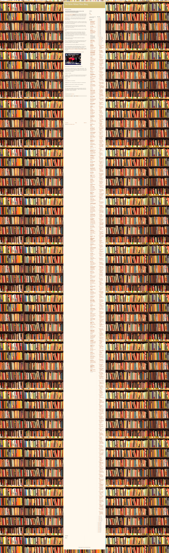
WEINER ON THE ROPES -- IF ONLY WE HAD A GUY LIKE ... (101, 410)
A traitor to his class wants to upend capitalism (92, 332)
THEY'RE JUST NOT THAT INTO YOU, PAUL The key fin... (101, 275)
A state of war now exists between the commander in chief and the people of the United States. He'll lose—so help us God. (93, 222)
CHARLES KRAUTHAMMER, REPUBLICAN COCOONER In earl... (101, 356)
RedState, (76, 49)
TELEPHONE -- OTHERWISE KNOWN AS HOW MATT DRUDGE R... (101, 91)
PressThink (91, 253)
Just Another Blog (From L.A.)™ (92, 168)
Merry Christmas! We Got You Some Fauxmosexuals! (92, 357)
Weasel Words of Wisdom (92, 345)
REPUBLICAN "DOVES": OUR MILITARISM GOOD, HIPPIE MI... (101, 211)
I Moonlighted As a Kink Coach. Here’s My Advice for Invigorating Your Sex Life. (93, 282)
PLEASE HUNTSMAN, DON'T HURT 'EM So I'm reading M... (101, 220)
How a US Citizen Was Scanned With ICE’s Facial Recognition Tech (93, 277)
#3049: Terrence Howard (92, 117)
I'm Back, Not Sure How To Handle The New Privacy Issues (92, 23)
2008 (99, 524)
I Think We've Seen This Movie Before (92, 133)
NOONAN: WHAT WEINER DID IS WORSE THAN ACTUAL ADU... (101, 370)
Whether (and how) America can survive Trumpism (92, 42)
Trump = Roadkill (92, 96)
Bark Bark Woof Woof (92, 68)
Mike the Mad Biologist (92, 193)
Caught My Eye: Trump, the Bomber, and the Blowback (92, 269)
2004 (99, 529)
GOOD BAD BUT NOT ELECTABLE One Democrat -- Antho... (101, 426)
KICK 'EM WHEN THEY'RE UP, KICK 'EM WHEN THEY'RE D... (101, 129)
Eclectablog (91, 109)
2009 (99, 523)
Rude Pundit (92, 291)
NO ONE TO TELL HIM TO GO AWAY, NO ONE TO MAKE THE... (101, 450)
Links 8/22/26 (92, 193)
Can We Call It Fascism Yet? (93, 27)
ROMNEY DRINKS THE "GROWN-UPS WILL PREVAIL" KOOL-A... (101, 463)
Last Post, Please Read (93, 371)
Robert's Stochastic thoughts (92, 289)
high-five (75, 51)
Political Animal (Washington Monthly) (92, 239)
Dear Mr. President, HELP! (92, 107)
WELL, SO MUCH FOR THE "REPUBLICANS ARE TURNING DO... (101, 162)
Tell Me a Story (92, 326)
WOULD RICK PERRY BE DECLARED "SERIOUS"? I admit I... (101, 246)
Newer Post (66, 122)
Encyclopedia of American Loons (92, 116)
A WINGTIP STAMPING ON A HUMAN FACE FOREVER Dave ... (101, 325)
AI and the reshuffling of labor (92, 82)
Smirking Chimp (92, 308)
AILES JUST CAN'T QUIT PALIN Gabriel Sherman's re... (101, 446)
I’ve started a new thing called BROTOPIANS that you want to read (93, 342)
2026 (99, 18)
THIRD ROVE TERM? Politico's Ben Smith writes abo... (101, 198)
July (99, 43)
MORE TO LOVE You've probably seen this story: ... (101, 509)
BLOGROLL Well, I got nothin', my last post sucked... (101, 413)
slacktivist (91, 304)
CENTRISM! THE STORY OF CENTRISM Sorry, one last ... (101, 178)
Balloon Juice (92, 63)
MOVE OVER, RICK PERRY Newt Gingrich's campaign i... (101, 373)
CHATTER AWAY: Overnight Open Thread (92, 159)
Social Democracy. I (92, 367)
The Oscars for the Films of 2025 (92, 337)
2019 (99, 26)
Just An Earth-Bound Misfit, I (92, 165)
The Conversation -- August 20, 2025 (92, 272)
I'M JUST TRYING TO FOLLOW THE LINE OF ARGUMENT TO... (101, 454)
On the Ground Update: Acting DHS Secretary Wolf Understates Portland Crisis (92, 232)
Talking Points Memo (92, 322)
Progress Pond (92, 257)
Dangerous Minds (92, 90)
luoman (84, 547)
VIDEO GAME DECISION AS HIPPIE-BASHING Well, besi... (101, 103)
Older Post (85, 122)
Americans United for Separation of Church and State (92, 52)
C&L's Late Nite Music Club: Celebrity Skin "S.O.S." (93, 86)
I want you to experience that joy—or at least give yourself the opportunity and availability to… (93, 59)
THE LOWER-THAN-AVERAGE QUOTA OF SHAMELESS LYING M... (101, 391)
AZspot (91, 57)
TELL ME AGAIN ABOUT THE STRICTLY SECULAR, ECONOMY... (101, 76)
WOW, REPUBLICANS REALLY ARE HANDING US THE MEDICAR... (101, 480)
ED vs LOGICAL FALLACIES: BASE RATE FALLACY (92, 129)
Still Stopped (91, 162)
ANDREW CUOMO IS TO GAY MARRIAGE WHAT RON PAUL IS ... (101, 56)
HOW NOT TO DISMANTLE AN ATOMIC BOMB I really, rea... (101, 513)
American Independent (92, 45)
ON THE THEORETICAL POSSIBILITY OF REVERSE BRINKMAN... (101, 485)
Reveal (91, 275)
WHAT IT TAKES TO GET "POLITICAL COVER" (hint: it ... (101, 187)
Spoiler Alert (91, 165)
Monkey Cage (92, 198)
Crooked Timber (92, 80)
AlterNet (91, 35)
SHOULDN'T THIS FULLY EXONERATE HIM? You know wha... (101, 434)
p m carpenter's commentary (92, 219)
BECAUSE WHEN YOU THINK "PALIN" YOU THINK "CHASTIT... (101, 493)
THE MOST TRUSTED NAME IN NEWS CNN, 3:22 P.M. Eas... (101, 112)
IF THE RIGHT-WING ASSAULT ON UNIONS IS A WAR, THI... (101, 468)
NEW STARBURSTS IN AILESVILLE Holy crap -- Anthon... (101, 288)
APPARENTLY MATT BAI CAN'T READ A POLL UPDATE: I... (101, 264)
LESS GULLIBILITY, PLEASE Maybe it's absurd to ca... (101, 202)
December (100, 37)
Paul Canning (92, 225)
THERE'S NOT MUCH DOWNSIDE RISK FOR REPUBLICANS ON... (101, 296)
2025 (99, 19)
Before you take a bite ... (92, 327)
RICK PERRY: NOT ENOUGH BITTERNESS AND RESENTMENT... (101, 377)
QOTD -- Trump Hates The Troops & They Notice (93, 137)
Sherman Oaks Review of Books (92, 300)
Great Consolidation (93, 132)
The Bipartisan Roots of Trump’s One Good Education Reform (92, 241)
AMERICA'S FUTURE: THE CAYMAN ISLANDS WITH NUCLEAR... (101, 342)
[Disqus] (76, 110)
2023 (99, 21)
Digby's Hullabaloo (92, 103)
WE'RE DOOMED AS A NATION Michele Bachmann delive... (101, 237)
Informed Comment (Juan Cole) (93, 150)
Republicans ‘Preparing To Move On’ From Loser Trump (93, 310)
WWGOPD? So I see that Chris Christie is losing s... (101, 79)
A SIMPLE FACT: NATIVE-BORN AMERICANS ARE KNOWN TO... (101, 224)
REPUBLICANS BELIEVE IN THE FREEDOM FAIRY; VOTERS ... (101, 330)
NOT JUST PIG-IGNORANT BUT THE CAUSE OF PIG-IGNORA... (101, 365)
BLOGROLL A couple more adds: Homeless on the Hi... (101, 72)
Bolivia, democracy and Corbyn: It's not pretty (92, 227)
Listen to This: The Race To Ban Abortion (93, 324)
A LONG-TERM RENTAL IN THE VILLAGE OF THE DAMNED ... (101, 142)
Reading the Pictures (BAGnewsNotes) (93, 267)
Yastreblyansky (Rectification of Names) (92, 366)
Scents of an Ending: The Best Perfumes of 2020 (92, 302)
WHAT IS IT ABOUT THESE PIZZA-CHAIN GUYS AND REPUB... (101, 68)
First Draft (91, 119)
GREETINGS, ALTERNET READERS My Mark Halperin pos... (101, 52)
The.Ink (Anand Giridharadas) (92, 330)
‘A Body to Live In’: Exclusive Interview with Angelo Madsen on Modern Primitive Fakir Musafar (92, 92)
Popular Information (93, 247)
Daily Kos (91, 88)
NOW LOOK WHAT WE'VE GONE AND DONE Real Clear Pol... (101, 182)
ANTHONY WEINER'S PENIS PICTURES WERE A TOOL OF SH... (101, 242)
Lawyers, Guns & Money (92, 175)
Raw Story (91, 261)
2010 (99, 522)
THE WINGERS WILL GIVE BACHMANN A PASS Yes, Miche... (101, 108)
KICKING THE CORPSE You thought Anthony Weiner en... (101, 267)
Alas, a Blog (91, 26)
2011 (99, 36)
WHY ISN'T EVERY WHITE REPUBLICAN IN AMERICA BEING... (101, 313)
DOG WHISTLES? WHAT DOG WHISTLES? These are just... (101, 60)
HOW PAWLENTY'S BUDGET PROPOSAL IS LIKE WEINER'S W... (101, 406)
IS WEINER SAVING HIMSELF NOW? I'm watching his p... (101, 438)
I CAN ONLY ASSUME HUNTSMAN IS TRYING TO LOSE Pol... (101, 216)
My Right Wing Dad (93, 203)
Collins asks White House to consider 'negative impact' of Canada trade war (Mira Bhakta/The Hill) (93, 189)
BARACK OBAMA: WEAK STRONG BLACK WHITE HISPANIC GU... (101, 47)
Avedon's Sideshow (92, 54)
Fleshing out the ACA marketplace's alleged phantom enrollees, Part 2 (93, 362)
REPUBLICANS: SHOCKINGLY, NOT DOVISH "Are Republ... (101, 292)
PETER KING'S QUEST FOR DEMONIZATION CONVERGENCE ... (101, 361)
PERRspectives (92, 230)
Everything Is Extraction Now (92, 297)
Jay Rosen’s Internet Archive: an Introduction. (92, 255)
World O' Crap (92, 355)
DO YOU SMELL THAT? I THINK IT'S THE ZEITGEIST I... (101, 133)
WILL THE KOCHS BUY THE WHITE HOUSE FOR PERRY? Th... (101, 116)
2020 (99, 25)
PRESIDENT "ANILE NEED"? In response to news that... (101, 150)
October (100, 39)
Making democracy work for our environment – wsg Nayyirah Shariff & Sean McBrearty (92, 112)
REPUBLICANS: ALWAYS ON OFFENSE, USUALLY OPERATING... (101, 271)
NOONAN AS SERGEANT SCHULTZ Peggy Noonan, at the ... (101, 154)
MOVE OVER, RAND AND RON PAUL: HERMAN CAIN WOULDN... (101, 417)
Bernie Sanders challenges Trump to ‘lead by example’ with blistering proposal (93, 263)
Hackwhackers (92, 135)
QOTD (91, 125)
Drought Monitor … (92, 141)
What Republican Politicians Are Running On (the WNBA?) (92, 181)
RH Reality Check (92, 280)
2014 (99, 32)
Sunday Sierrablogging (93, 144)
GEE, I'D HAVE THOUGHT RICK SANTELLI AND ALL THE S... (101, 396)
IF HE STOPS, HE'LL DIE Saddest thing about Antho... (101, 279)
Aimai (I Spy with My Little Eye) (92, 21)
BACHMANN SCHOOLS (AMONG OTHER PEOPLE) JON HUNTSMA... (101, 124)
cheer (71, 51)
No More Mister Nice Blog (76, 4)
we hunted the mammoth (92, 340)
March (100, 518)
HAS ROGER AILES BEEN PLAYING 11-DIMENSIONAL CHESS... (101, 334)
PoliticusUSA (92, 243)
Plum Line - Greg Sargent (92, 236)
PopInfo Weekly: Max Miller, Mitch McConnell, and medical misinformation (93, 250)
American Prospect (92, 50)
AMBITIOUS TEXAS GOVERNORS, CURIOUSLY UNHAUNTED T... (101, 170)
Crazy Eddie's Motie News (93, 77)
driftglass (91, 106)
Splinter (91, 312)
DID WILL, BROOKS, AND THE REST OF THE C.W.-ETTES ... (101, 317)
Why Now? (91, 348)
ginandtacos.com (92, 127)
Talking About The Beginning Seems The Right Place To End (93, 216)
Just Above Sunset (92, 161)
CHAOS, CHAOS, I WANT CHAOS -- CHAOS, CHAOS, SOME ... (101, 99)
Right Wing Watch (92, 286)
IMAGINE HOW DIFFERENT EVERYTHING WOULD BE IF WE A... (101, 95)
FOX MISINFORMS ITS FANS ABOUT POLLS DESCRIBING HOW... (101, 232)
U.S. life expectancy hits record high (92, 78)
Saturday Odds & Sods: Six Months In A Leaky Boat (93, 121)
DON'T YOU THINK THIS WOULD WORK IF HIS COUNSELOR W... (101, 347)
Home (76, 122)
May (99, 516)
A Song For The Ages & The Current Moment (93, 170)
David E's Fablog (92, 96)
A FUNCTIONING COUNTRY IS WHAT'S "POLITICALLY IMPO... (101, 321)
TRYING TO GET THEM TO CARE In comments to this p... (101, 430)
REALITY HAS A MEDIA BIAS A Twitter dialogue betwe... (101, 83)
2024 (99, 20)
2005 (99, 528)
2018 (99, 27)
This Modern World (93, 335)
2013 (99, 33)
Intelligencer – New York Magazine (92, 155)
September (100, 40)
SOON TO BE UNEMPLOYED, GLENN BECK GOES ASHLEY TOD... (101, 87)
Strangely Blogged (92, 318)
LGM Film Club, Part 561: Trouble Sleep (92, 177)
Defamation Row (92, 346)
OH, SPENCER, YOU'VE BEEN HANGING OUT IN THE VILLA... (101, 191)
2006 (99, 527)
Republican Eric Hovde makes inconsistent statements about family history (93, 47)
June (99, 44)
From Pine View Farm (92, 124)
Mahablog (91, 179)
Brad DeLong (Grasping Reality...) (93, 74)
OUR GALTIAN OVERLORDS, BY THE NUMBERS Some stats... (101, 137)
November (100, 38)
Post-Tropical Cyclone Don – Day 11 (93, 350)
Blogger (89, 547)
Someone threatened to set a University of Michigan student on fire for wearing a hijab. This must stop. (93, 315)
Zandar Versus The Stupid (92, 370)
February (100, 519)
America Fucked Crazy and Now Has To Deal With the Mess (93, 293)
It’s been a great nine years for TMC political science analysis (93, 200)
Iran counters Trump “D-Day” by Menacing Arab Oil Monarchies (93, 152)
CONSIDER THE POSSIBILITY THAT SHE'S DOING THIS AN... (101, 489)
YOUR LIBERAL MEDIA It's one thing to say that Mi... (101, 308)
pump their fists (80, 51)
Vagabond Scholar (92, 336)
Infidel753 (91, 146)
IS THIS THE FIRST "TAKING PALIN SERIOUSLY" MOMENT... (101, 459)
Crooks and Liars (92, 84)
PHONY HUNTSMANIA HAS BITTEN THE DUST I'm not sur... (101, 158)
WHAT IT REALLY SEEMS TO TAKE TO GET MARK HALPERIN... (101, 283)
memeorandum (92, 186)
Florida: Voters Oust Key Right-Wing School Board (92, 100)
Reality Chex (92, 271)
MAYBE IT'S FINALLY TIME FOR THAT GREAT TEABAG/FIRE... (101, 255)
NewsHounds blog (92, 214)
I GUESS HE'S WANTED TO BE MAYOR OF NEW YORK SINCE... (101, 301)
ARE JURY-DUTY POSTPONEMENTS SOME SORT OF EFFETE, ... (101, 175)
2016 (99, 30)
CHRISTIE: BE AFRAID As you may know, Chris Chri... (101, 471)
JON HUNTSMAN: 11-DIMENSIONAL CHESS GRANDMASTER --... (101, 382)
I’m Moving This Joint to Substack (93, 259)
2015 (99, 31)
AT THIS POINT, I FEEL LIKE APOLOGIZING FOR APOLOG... (101, 501)
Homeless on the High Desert (92, 140)
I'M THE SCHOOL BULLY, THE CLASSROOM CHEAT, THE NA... (101, 146)
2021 (99, 24)
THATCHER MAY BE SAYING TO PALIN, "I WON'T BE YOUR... (101, 422)
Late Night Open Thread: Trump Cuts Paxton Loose (92, 64)
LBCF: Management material (92, 306)
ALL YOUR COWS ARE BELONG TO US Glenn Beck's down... (101, 194)
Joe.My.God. (92, 157)
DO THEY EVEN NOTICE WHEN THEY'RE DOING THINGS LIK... (101, 228)
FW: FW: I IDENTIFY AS (93, 204)
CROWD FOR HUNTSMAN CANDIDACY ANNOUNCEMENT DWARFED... (101, 207)
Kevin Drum (92, 172)
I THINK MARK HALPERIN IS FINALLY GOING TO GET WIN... (101, 64)
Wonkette (91, 352)
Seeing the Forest (92, 296)
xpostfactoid (92, 360)
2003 (99, 530)
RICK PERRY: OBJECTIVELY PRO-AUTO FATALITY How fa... (101, 259)
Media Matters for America (92, 185)
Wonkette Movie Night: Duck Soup (92, 353)
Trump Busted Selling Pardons (92, 245)
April (99, 517)
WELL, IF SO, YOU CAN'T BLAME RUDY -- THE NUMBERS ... (101, 387)
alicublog (91, 29)
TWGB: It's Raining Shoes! (92, 320)
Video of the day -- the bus (93, 147)
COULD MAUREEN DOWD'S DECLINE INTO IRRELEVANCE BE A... (101, 401)
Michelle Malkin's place (82, 49)
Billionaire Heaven (92, 196)
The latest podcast (92, 71)
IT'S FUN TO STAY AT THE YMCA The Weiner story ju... (101, 338)
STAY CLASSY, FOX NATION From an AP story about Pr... (101, 166)
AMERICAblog (92, 40)
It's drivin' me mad (92, 55)
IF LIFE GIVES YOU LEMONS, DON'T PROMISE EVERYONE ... (101, 120)
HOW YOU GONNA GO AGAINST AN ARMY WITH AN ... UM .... (101, 476)
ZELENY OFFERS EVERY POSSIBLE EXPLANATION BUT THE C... (101, 305)
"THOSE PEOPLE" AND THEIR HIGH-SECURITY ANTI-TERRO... (101, 505)
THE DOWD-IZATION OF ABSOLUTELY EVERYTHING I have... (101, 442)
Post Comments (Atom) (71, 124)
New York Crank (92, 206)
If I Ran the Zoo (92, 143)
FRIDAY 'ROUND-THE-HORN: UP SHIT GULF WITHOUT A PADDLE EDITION (93, 31)
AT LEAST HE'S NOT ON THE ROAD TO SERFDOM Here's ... (101, 497)
